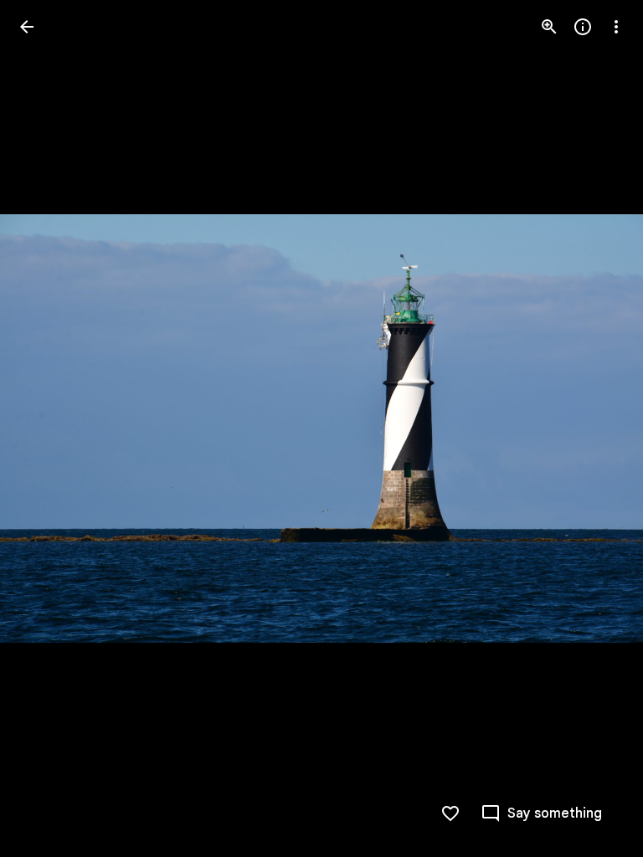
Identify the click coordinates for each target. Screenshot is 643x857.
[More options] (616, 27)
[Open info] (582, 27)
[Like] (450, 813)
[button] (46, 428)
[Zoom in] (549, 27)
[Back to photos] (27, 27)
